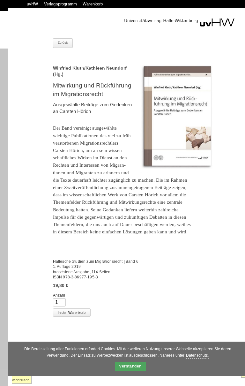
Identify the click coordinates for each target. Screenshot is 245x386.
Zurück (63, 42)
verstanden (130, 366)
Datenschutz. (197, 355)
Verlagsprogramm (60, 4)
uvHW (32, 4)
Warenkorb (93, 4)
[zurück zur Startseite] (179, 22)
